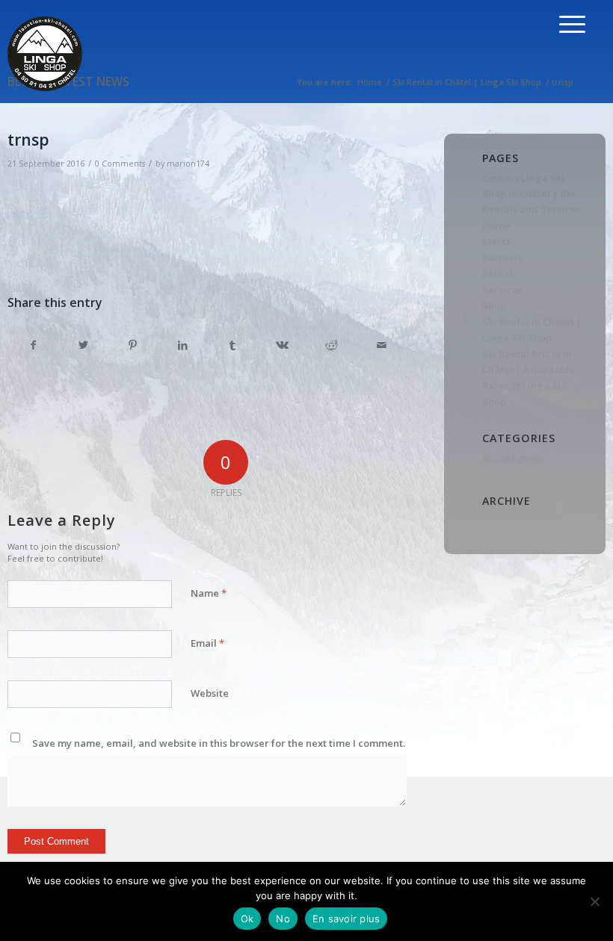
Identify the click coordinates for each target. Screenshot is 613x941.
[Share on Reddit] (332, 345)
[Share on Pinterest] (133, 345)
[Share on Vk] (282, 345)
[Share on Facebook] (33, 345)
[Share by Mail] (382, 345)
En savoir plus (346, 919)
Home (496, 225)
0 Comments (120, 163)
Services (502, 289)
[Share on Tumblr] (232, 345)
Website (210, 693)
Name (209, 593)
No (283, 919)
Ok (247, 919)
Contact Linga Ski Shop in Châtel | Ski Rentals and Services (531, 194)
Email (207, 643)
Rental (497, 273)
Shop (494, 305)
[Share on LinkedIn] (183, 345)
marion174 (188, 163)
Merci (496, 241)
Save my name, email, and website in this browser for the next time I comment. (218, 743)
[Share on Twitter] (83, 345)
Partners (502, 257)
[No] (594, 901)
